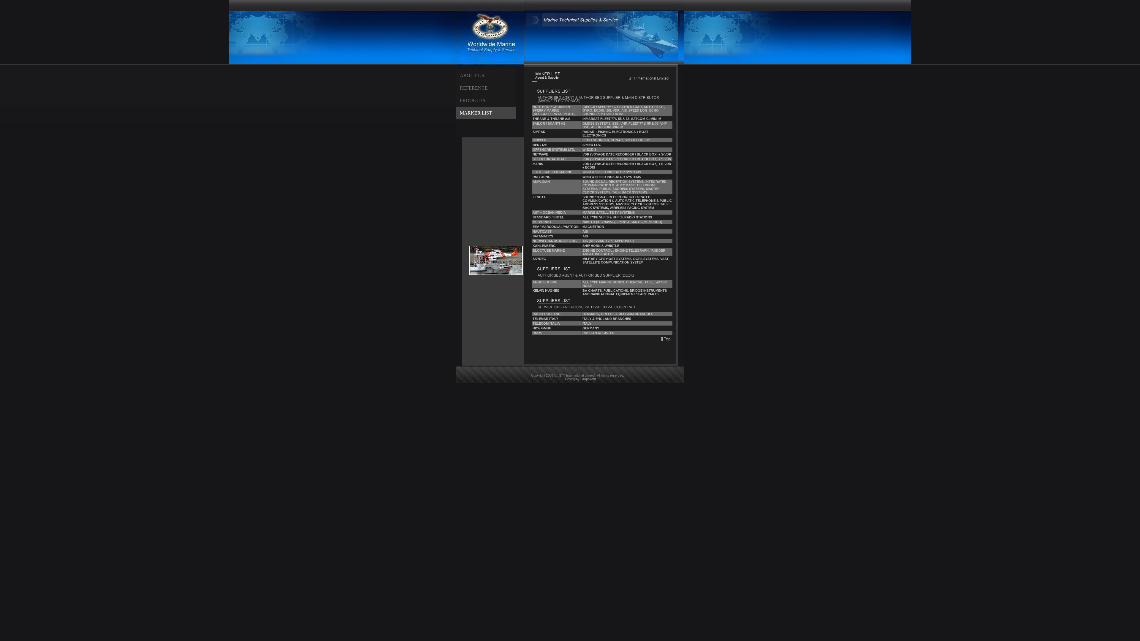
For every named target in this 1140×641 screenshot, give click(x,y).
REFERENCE (474, 88)
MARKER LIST (476, 112)
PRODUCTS (472, 100)
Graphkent (588, 379)
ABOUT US (472, 75)
